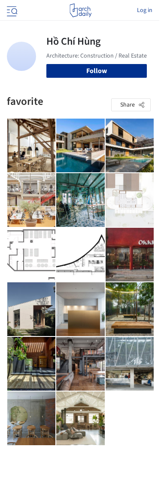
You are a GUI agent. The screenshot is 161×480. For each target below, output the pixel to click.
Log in (144, 10)
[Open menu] (11, 10)
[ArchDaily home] (80, 10)
